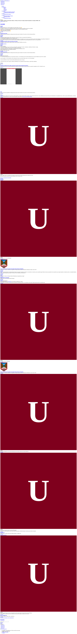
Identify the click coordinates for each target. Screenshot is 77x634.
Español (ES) (2, 1)
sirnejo (1, 26)
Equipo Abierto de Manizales (4, 277)
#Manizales (9, 281)
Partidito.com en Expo (3, 33)
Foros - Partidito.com (3, 615)
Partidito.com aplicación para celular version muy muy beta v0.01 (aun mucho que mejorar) (14, 65)
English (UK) (3, 3)
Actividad (2, 24)
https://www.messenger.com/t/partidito (5, 177)
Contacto (3, 632)
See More (1, 31)
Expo (1, 91)
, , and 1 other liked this (7, 617)
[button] (3, 13)
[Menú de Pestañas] (0, 22)
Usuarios (2, 619)
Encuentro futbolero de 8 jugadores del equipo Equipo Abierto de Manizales (11, 268)
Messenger (2, 179)
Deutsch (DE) (3, 627)
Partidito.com (2, 532)
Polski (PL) (2, 4)
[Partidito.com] (4, 0)
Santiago (1, 21)
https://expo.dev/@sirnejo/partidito (27, 96)
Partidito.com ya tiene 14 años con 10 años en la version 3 (9, 41)
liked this (3, 43)
